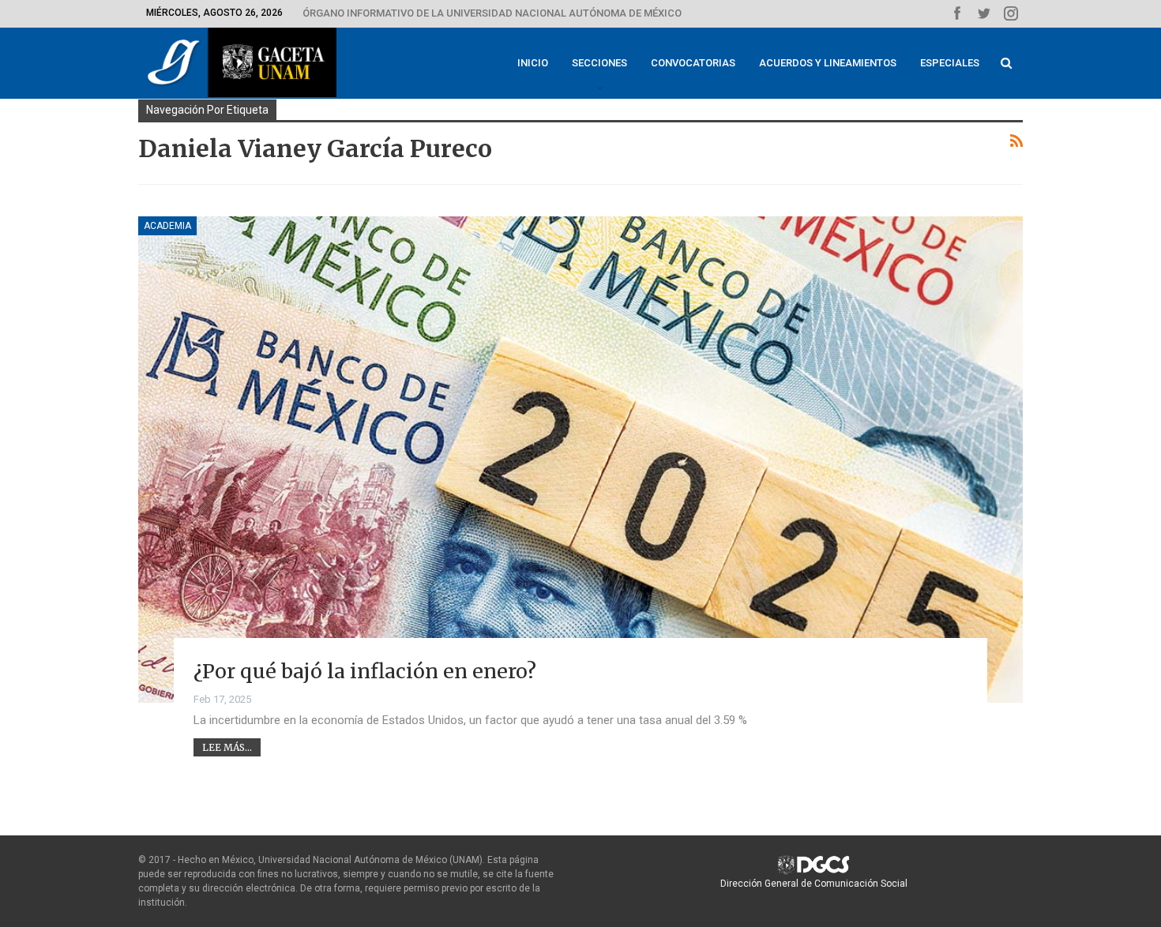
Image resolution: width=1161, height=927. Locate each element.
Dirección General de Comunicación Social (813, 883)
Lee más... (227, 747)
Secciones (599, 63)
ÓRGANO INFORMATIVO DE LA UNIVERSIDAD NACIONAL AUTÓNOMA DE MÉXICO (492, 13)
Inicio (532, 63)
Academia (167, 225)
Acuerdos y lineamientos (827, 63)
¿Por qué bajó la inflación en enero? (365, 671)
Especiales (949, 63)
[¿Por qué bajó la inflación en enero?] (580, 459)
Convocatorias (693, 63)
